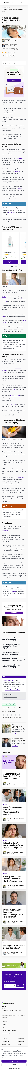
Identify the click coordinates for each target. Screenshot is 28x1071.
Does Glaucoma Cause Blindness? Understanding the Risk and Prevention (13, 913)
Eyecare (8, 7)
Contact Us (21, 1041)
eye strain (21, 477)
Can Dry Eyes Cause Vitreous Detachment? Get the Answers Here (12, 878)
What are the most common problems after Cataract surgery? (10, 646)
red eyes (13, 404)
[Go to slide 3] (15, 266)
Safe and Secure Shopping (9, 1030)
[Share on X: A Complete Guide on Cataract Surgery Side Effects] (10, 55)
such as (19, 188)
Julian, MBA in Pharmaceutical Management (16, 952)
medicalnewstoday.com (10, 697)
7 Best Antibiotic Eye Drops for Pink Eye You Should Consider (12, 776)
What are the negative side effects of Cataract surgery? (11, 653)
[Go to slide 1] (12, 266)
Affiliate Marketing (6, 1033)
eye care (13, 591)
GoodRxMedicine (8, 680)
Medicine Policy (6, 1044)
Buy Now (10, 262)
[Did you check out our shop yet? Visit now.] (14, 964)
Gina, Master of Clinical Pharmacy (13, 41)
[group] (14, 248)
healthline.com (8, 694)
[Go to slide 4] (16, 266)
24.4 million (19, 158)
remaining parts (15, 396)
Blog (3, 1027)
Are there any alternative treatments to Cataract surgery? (12, 659)
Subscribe (19, 985)
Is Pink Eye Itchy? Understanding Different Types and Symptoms (13, 845)
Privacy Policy (5, 1041)
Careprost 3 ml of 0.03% (9, 252)
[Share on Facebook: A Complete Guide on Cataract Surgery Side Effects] (7, 55)
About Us (4, 1024)
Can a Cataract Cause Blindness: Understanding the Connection (12, 810)
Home (3, 7)
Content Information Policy (13, 690)
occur (14, 389)
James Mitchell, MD (10, 45)
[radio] (3, 714)
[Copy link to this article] (13, 55)
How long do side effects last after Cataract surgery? (11, 639)
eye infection (18, 171)
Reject (14, 1064)
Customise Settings (14, 1068)
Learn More (15, 733)
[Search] (22, 2)
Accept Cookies (14, 1061)
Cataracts (5, 531)
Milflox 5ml (11, 212)
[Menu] (25, 2)
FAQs (19, 1044)
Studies (4, 297)
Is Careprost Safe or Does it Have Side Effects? (13, 946)
